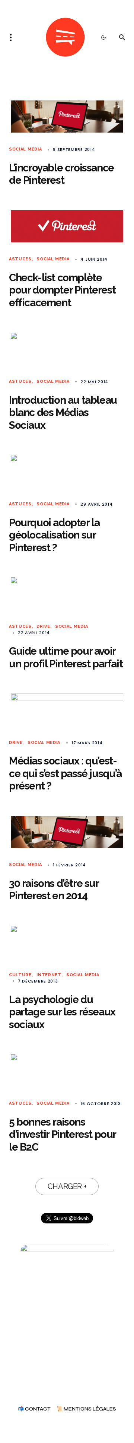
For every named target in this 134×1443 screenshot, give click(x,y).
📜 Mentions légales (86, 1409)
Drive (43, 626)
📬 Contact (34, 1409)
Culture (20, 975)
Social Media (25, 149)
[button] (13, 37)
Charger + (67, 1186)
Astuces (20, 259)
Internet (48, 975)
